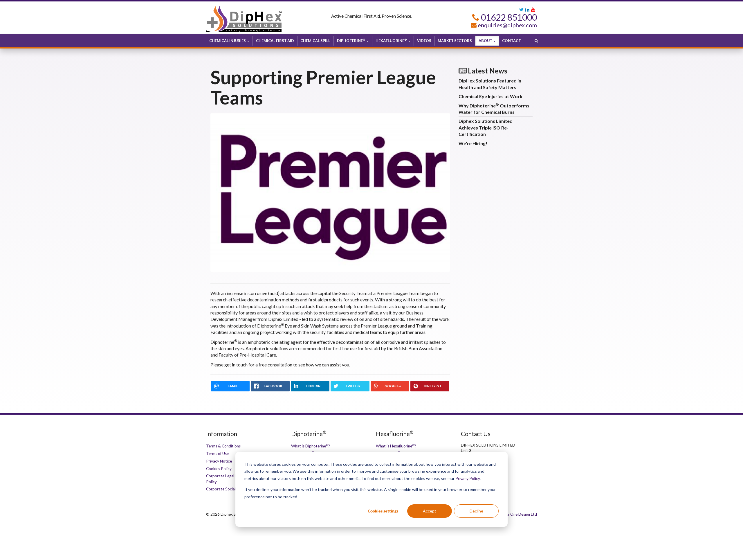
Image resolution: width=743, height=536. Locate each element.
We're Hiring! (473, 143)
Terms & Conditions (223, 446)
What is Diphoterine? (310, 445)
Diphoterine (351, 40)
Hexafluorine (391, 40)
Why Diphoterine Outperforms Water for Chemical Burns (494, 108)
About (486, 40)
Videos (424, 40)
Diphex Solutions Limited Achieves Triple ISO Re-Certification (486, 127)
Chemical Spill (315, 40)
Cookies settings (383, 510)
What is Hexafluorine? (396, 445)
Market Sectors (455, 40)
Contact (511, 40)
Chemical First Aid (275, 40)
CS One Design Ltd (520, 514)
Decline (476, 510)
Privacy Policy (467, 478)
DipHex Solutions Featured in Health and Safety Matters (490, 84)
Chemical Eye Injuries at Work (490, 96)
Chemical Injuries (227, 40)
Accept (429, 510)
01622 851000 (508, 17)
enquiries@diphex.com (507, 24)
